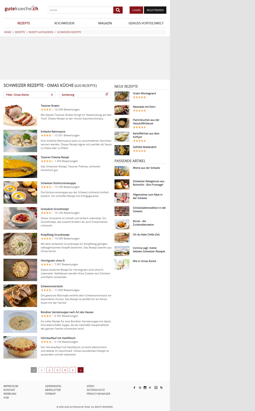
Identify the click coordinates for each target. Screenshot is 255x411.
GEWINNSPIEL (53, 386)
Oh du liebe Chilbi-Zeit (146, 234)
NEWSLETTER (53, 390)
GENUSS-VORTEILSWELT (146, 23)
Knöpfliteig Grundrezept (55, 234)
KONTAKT (9, 390)
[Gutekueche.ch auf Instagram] (145, 387)
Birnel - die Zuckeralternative (143, 222)
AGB (6, 397)
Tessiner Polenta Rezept (55, 157)
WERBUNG (9, 393)
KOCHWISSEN (64, 23)
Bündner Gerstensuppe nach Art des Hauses (67, 312)
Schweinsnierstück (52, 286)
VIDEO (90, 386)
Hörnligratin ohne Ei (53, 260)
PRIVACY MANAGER (98, 393)
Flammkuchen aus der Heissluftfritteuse (146, 121)
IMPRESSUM (10, 386)
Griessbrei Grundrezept (55, 209)
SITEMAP (50, 393)
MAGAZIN (105, 23)
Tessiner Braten (50, 105)
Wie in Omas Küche (144, 261)
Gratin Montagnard (144, 93)
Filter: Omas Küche (29, 94)
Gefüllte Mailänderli (144, 147)
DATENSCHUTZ (96, 390)
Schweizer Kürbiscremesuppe (58, 183)
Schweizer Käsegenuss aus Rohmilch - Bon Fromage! (148, 182)
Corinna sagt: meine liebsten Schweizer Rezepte (149, 249)
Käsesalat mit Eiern (144, 106)
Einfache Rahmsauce (53, 131)
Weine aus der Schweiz (146, 167)
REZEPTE (24, 23)
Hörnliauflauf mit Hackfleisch (58, 338)
